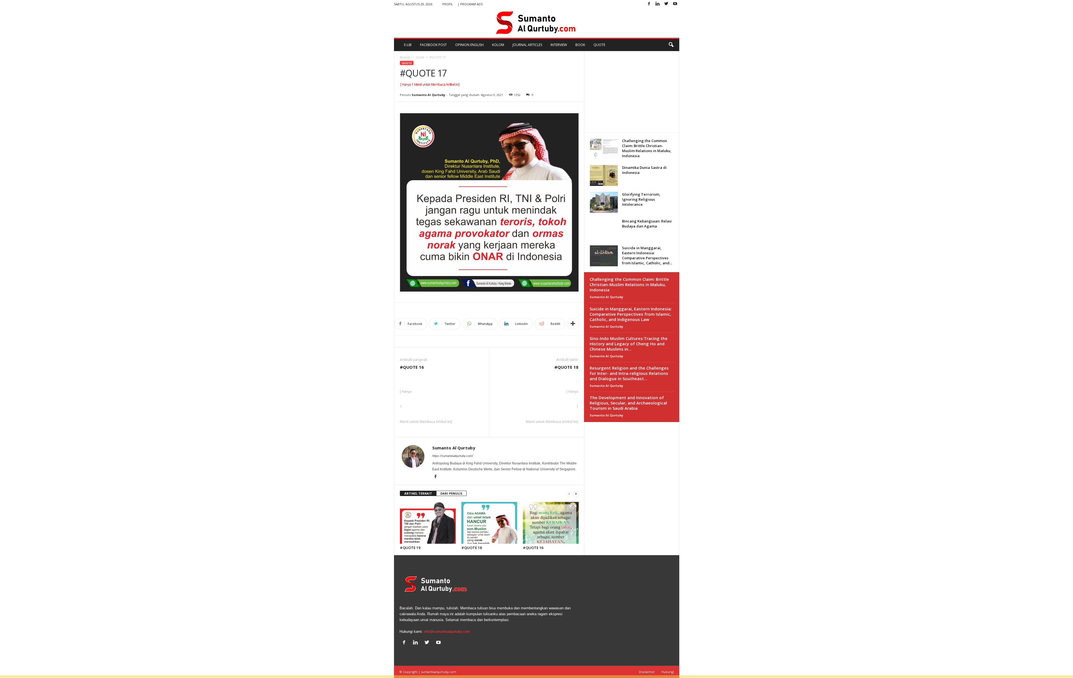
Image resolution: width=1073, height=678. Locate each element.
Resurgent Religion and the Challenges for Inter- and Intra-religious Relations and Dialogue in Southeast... (629, 373)
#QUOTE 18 (566, 367)
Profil (447, 4)
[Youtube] (675, 4)
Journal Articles (527, 44)
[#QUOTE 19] (428, 523)
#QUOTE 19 (410, 547)
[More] (573, 323)
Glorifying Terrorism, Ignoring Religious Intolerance (641, 199)
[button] (671, 45)
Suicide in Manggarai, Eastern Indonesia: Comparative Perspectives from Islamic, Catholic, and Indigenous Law (631, 314)
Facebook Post (433, 44)
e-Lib (408, 44)
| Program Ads (470, 4)
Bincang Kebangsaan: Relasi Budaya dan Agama (647, 224)
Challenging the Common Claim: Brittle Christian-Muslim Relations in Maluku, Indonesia (646, 148)
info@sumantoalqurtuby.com (447, 631)
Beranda (405, 57)
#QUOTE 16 (412, 367)
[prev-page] (569, 494)
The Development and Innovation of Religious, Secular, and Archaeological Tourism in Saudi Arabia (628, 403)
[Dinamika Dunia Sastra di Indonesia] (604, 175)
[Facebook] (649, 4)
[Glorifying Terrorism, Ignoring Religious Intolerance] (604, 202)
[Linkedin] (657, 4)
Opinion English (469, 44)
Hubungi (667, 672)
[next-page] (576, 494)
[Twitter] (666, 4)
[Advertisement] (631, 91)
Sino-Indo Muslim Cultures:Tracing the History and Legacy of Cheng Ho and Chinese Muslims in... (629, 344)
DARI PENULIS (451, 493)
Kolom (498, 44)
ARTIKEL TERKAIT (418, 493)
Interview (558, 44)
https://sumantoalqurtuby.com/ (452, 455)
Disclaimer (647, 672)
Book (580, 44)
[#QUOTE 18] (489, 523)
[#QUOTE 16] (551, 523)
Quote (599, 44)
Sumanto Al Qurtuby (428, 95)
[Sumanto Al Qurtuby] (536, 23)
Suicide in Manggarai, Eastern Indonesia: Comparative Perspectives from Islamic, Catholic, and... (647, 255)
